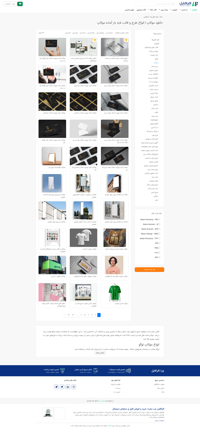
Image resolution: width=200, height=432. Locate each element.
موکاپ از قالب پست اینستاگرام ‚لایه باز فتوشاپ (52, 250)
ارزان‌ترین (75, 33)
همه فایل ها (154, 17)
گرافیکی (194, 10)
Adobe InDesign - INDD (150, 233)
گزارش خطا (160, 388)
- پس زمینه (155, 116)
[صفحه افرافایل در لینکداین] (68, 387)
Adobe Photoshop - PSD (149, 219)
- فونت (156, 112)
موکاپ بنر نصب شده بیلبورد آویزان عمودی (85, 223)
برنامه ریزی (164, 10)
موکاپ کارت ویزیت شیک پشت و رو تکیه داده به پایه (116, 141)
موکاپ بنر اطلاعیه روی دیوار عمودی (116, 194)
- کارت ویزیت (154, 55)
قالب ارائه (153, 10)
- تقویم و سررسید (153, 78)
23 (73, 315)
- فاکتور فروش (154, 123)
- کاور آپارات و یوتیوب (152, 139)
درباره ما (118, 388)
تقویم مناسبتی (129, 10)
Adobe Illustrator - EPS (150, 229)
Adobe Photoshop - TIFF (149, 238)
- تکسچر (156, 104)
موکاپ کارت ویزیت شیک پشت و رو (116, 85)
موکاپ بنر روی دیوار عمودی (56, 222)
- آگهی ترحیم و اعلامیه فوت (150, 142)
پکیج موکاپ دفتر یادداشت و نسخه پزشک (116, 59)
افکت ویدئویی (141, 10)
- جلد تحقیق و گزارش (152, 173)
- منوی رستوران (154, 70)
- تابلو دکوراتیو (154, 181)
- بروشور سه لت (154, 81)
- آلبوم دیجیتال (154, 162)
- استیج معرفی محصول (151, 165)
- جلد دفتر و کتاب (153, 188)
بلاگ (162, 392)
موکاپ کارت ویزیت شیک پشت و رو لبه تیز (115, 168)
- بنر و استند (155, 66)
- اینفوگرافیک (154, 120)
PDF (157, 257)
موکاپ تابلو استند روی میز (57, 167)
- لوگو (157, 59)
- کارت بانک (155, 108)
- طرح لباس (155, 192)
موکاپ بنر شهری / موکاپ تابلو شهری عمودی (84, 195)
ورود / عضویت (10, 4)
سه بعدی (184, 10)
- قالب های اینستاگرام (152, 47)
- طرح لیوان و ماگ (153, 184)
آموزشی (174, 10)
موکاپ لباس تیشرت (121, 303)
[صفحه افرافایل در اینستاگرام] (73, 387)
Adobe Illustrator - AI (151, 224)
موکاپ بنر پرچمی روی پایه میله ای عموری (54, 195)
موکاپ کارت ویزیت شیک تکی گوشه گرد (53, 141)
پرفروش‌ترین (100, 33)
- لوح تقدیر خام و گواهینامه (150, 146)
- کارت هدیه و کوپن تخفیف (150, 150)
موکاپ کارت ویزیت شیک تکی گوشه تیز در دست (52, 59)
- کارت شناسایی (154, 85)
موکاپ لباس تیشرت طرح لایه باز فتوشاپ (85, 304)
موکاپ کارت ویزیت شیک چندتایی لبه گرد (84, 168)
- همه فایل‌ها (156, 39)
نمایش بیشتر (100, 352)
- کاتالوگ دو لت (153, 74)
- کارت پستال (154, 97)
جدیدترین (83, 33)
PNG (157, 248)
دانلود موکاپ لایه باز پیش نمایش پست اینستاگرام (83, 59)
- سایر (157, 200)
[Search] (172, 4)
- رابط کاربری (154, 93)
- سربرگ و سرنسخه (153, 131)
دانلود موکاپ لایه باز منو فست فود (117, 249)
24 (69, 315)
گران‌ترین (68, 33)
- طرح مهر (155, 135)
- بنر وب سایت (154, 89)
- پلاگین (156, 196)
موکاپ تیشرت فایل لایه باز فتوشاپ (116, 276)
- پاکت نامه (155, 177)
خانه (161, 17)
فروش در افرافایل (159, 384)
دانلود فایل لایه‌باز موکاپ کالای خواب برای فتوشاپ (53, 304)
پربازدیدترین (91, 33)
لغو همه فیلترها (149, 269)
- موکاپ (156, 62)
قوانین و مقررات (115, 384)
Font (157, 252)
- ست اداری (155, 127)
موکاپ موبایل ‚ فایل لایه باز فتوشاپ (85, 276)
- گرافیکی (157, 43)
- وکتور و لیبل (154, 101)
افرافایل (110, 426)
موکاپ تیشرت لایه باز (89, 249)
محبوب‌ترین (109, 33)
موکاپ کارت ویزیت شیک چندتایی (85, 85)
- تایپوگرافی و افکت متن (151, 154)
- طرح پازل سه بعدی (152, 158)
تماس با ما (117, 392)
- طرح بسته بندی (153, 169)
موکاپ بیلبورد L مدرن (58, 276)
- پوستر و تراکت (154, 51)
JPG (157, 243)
